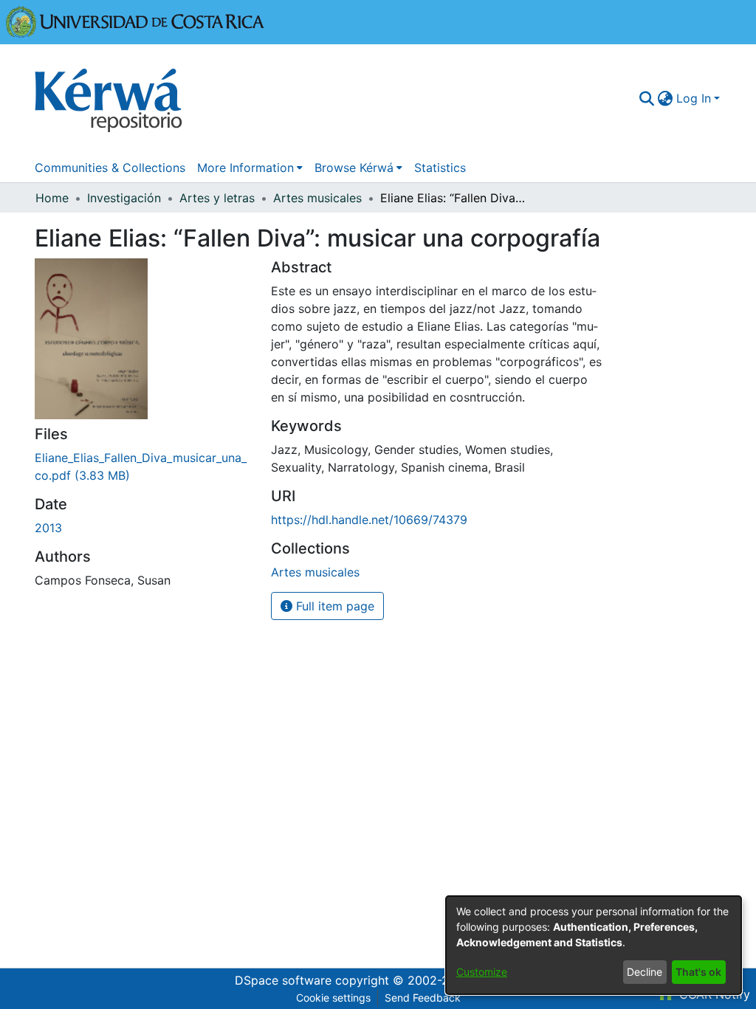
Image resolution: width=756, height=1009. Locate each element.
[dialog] (593, 945)
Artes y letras (217, 197)
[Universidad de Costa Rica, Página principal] (135, 20)
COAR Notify (713, 994)
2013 (48, 527)
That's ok (698, 971)
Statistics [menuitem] (440, 167)
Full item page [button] (333, 606)
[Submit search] (647, 98)
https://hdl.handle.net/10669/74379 (369, 519)
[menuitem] (665, 98)
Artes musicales (317, 197)
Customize (481, 971)
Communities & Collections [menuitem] (110, 167)
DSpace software (283, 980)
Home (52, 197)
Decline (644, 971)
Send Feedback (423, 997)
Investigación (124, 197)
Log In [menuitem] (693, 98)
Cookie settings (333, 997)
